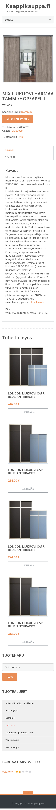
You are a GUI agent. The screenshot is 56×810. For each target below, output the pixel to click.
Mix (21, 137)
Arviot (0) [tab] (10, 157)
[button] (50, 36)
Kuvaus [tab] (9, 149)
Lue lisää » (37, 302)
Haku (9, 677)
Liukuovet (17, 130)
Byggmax (26, 112)
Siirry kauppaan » (17, 119)
